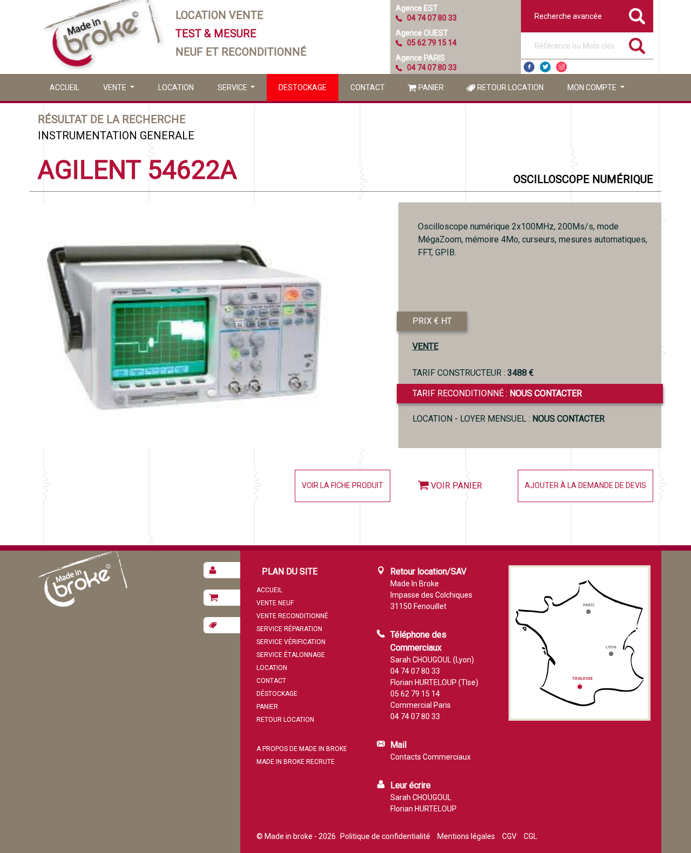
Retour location (510, 87)
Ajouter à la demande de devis (585, 485)
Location (176, 87)
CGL (530, 836)
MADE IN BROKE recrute (295, 762)
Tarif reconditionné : (497, 393)
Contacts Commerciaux (430, 757)
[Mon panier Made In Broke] (222, 598)
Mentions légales (466, 836)
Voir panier (456, 485)
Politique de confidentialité (385, 836)
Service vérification (291, 642)
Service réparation (289, 629)
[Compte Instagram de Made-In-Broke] (561, 67)
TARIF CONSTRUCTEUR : (473, 373)
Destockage (303, 87)
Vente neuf (275, 603)
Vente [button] (115, 87)
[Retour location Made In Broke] (222, 625)
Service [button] (233, 87)
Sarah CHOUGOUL (420, 797)
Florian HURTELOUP (423, 808)
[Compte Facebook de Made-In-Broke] (529, 67)
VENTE (425, 346)
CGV (509, 836)
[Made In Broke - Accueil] (102, 37)
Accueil (64, 87)
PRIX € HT (432, 321)
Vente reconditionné (292, 616)
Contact (367, 87)
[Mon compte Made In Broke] (222, 570)
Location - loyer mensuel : (508, 419)
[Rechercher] (637, 45)
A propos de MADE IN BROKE (301, 749)
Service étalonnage (290, 655)
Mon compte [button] (592, 87)
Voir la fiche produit (342, 485)
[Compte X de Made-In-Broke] (545, 67)
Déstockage (276, 694)
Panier (431, 87)
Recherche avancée (568, 16)
